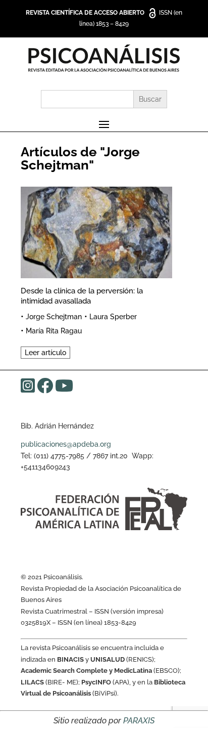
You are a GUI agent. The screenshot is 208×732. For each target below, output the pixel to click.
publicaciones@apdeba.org (66, 444)
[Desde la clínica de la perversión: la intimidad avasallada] (96, 231)
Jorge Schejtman (54, 317)
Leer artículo (45, 353)
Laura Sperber (113, 317)
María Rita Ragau (54, 331)
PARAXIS (138, 720)
